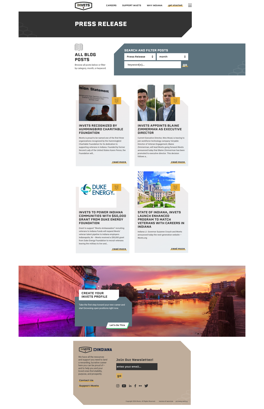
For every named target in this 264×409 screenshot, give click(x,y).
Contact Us (86, 380)
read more (119, 162)
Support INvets (89, 385)
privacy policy (182, 401)
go (185, 64)
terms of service (166, 401)
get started (175, 5)
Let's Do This (117, 325)
